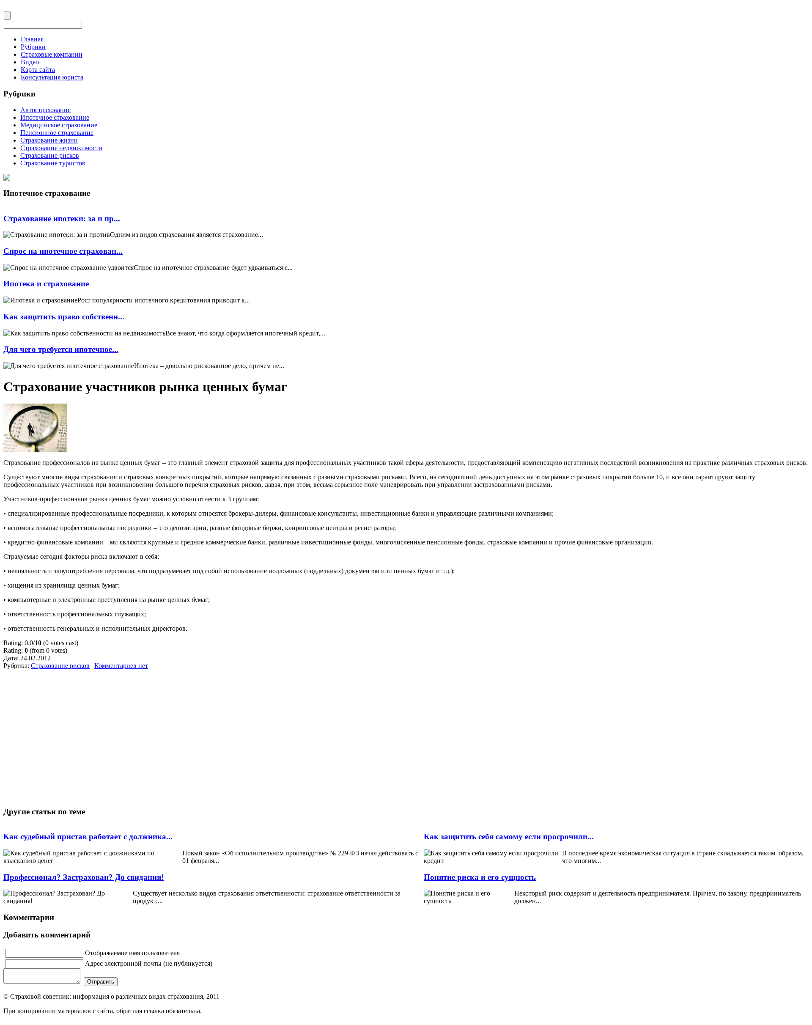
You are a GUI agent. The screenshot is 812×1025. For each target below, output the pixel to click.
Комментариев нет (121, 665)
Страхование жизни (49, 140)
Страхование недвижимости (61, 147)
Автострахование (45, 109)
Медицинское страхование (58, 125)
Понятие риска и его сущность (480, 877)
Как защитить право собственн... (63, 316)
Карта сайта (38, 69)
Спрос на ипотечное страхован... (63, 251)
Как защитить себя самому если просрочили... (509, 836)
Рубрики (33, 46)
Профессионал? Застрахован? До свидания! (83, 877)
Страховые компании (51, 54)
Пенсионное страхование (56, 132)
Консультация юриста (52, 77)
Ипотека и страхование (46, 283)
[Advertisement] (80, 736)
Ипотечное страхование (54, 117)
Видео (30, 62)
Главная (32, 39)
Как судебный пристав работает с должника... (88, 836)
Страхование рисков (49, 155)
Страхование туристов (52, 163)
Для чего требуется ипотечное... (60, 349)
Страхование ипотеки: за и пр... (61, 218)
